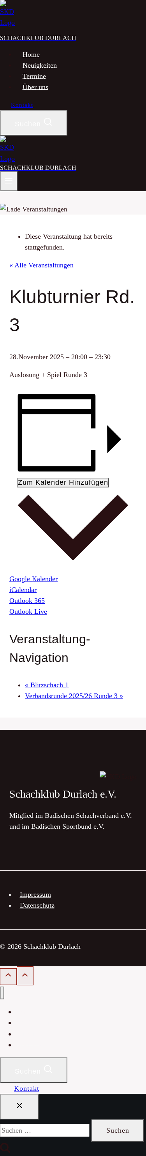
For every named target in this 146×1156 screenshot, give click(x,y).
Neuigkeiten (40, 65)
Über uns (35, 87)
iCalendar (23, 590)
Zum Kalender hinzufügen (63, 482)
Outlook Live (28, 611)
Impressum (35, 894)
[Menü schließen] (2, 993)
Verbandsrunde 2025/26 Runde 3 (74, 696)
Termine (34, 76)
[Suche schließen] (19, 1106)
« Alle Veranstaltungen (41, 265)
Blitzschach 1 (47, 685)
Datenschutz (37, 905)
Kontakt (22, 105)
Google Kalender (33, 579)
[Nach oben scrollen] (8, 976)
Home (31, 54)
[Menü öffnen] (9, 181)
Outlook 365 (27, 600)
